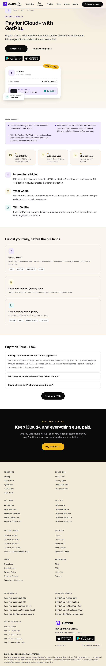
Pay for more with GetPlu (14, 642)
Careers (58, 535)
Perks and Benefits (12, 513)
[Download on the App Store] (32, 58)
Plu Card (19, 4)
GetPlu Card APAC (11, 543)
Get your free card (92, 4)
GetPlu (12, 4)
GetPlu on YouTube (63, 513)
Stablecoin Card (61, 485)
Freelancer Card (61, 489)
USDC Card (9, 489)
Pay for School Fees (12, 634)
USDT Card (8, 493)
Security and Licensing (13, 580)
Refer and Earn (10, 509)
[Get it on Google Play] (14, 58)
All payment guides (42, 48)
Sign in (75, 4)
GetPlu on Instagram (63, 521)
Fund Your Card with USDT (15, 602)
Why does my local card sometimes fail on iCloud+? (33, 376)
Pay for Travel (10, 626)
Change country (93, 645)
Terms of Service (11, 576)
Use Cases (40, 4)
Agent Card (8, 485)
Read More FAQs (53, 396)
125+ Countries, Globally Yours (16, 551)
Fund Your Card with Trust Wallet (17, 606)
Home (15, 10)
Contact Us (59, 539)
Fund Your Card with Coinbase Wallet (19, 610)
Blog (59, 4)
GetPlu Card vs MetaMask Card (68, 606)
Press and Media (62, 551)
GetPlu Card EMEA (12, 539)
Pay (21, 10)
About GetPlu (60, 547)
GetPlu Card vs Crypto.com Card (68, 610)
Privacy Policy (10, 572)
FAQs (57, 568)
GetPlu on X (60, 505)
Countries (29, 4)
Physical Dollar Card (12, 521)
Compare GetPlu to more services (69, 614)
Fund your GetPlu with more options (19, 614)
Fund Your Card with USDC (15, 598)
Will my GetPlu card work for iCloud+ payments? (32, 355)
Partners (58, 576)
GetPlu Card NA (10, 535)
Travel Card (60, 477)
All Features (9, 505)
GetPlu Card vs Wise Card (66, 598)
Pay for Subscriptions (13, 638)
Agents (67, 4)
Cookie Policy (10, 568)
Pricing (50, 4)
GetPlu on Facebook (63, 517)
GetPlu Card (9, 481)
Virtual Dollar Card (11, 517)
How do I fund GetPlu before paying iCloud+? (30, 385)
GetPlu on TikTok (62, 509)
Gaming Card (60, 481)
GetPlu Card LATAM (12, 547)
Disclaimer (8, 564)
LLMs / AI (59, 572)
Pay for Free (15, 48)
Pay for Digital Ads (12, 630)
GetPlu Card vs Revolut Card (67, 602)
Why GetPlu (60, 543)
